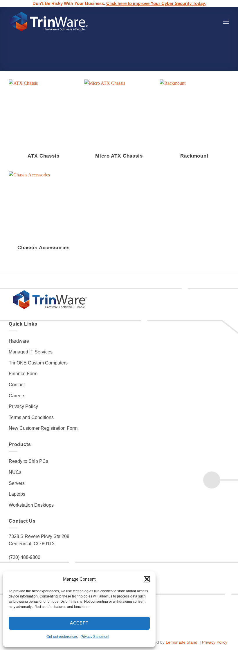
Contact (17, 384)
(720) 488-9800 (24, 557)
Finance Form (23, 373)
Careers (17, 395)
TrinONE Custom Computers (38, 362)
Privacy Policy (23, 406)
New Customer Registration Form (43, 428)
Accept (79, 622)
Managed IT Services (31, 351)
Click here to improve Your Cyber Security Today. (156, 3)
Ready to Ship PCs (28, 461)
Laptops (17, 494)
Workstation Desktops (31, 505)
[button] (147, 579)
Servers (17, 483)
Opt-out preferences (62, 637)
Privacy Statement (95, 637)
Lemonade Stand (181, 642)
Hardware (19, 341)
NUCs (15, 472)
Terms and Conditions (31, 417)
